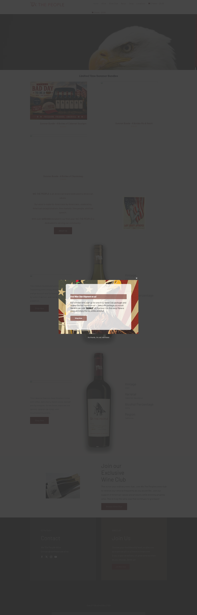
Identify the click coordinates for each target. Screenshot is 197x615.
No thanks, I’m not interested (98, 337)
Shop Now (78, 318)
